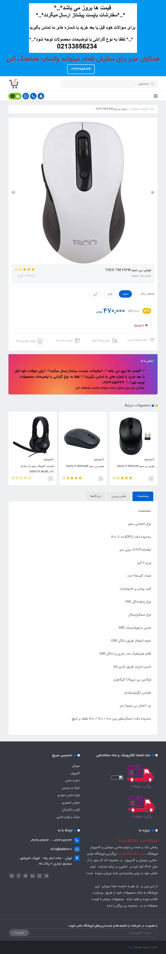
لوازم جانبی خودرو (69, 795)
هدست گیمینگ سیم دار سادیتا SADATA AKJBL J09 (52, 469)
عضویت (19, 932)
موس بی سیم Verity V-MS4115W (100, 466)
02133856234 (81, 69)
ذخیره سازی (72, 780)
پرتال (131, 947)
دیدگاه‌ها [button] (96, 496)
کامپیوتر (75, 773)
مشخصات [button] (143, 496)
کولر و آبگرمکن (71, 809)
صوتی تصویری (71, 802)
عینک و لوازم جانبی (68, 817)
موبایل (76, 766)
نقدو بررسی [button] (119, 496)
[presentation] (152, 192)
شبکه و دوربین (71, 787)
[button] (41, 96)
